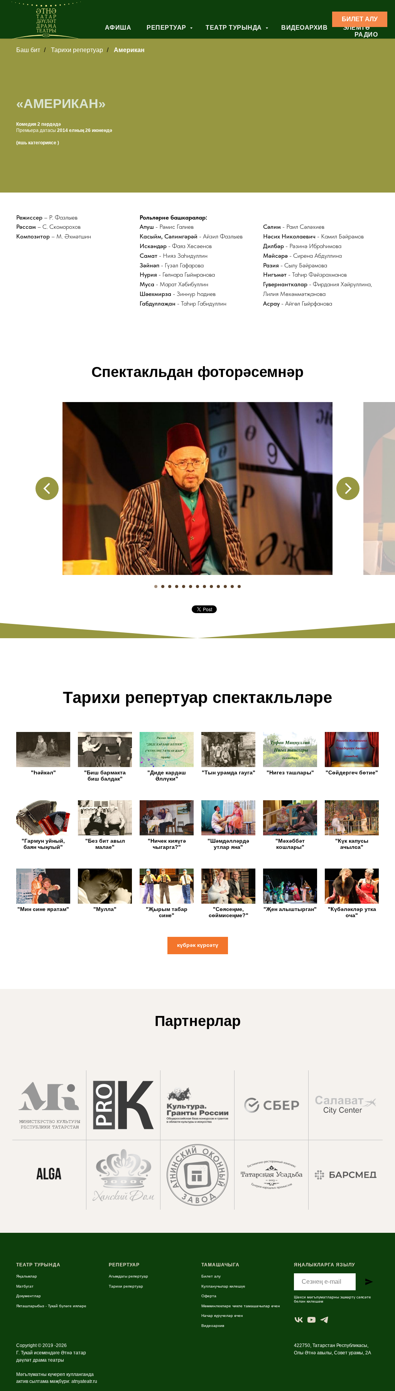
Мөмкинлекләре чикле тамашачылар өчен (240, 1306)
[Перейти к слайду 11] (225, 586)
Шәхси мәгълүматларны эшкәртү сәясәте (332, 1297)
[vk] (299, 1320)
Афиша (118, 27)
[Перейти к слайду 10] (218, 586)
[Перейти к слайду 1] (155, 586)
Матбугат (25, 1286)
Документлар (28, 1296)
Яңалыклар (26, 1276)
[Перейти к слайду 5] (183, 586)
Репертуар (167, 27)
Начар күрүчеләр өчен (222, 1315)
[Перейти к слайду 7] (197, 586)
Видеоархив (304, 27)
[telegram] (324, 1320)
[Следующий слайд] (348, 488)
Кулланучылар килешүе (223, 1286)
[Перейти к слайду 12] (232, 586)
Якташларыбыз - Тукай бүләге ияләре (51, 1306)
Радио (366, 34)
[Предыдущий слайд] (47, 488)
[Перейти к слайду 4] (176, 586)
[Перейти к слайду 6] (190, 586)
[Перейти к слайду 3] (169, 586)
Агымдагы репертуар (128, 1276)
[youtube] (311, 1320)
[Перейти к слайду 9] (211, 586)
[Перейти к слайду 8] (204, 586)
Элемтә (356, 27)
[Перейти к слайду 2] (162, 586)
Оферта (208, 1296)
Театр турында (234, 27)
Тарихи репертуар (126, 1286)
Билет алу (211, 1276)
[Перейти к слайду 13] (239, 586)
